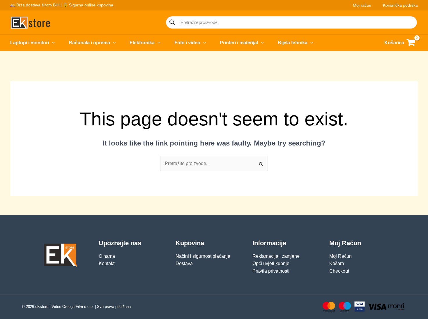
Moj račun (362, 5)
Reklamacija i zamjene (276, 256)
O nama (107, 256)
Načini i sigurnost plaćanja (203, 256)
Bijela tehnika (292, 42)
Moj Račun (340, 256)
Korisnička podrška (400, 5)
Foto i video (187, 42)
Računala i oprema (89, 42)
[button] (52, 42)
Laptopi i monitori (29, 42)
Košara (336, 263)
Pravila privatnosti (270, 271)
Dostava (184, 263)
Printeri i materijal (239, 42)
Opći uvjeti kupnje (270, 263)
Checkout (339, 271)
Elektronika (142, 42)
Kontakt (106, 263)
